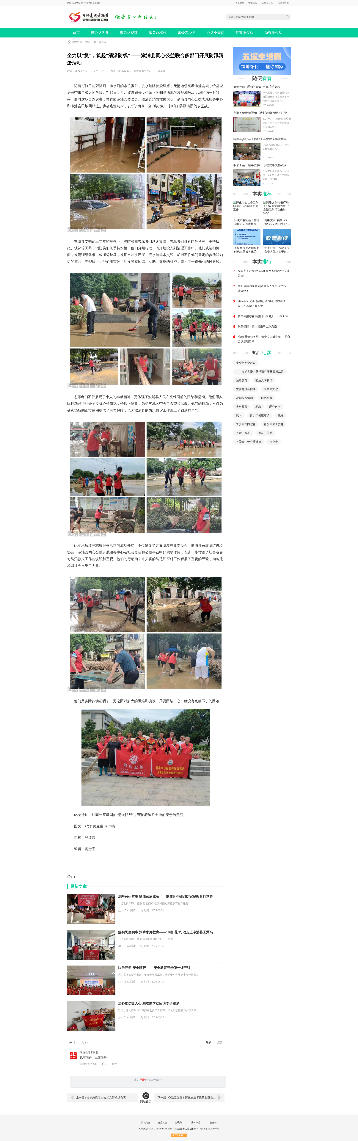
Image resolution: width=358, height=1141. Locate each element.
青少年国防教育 (246, 424)
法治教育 (241, 380)
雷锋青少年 (186, 33)
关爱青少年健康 (246, 389)
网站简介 (145, 1122)
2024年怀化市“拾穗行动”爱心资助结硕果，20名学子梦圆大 (261, 303)
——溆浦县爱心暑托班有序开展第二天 (260, 371)
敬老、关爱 (265, 432)
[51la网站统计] (179, 1135)
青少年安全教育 (246, 362)
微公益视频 (129, 33)
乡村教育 (241, 406)
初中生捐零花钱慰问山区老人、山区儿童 (263, 316)
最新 (208, 1042)
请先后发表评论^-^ (148, 1079)
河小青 (273, 441)
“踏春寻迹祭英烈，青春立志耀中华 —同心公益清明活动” (264, 339)
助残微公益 (273, 33)
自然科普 (266, 397)
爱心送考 (274, 406)
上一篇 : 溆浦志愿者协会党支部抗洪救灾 (101, 1097)
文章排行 (252, 3)
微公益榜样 (158, 33)
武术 (239, 415)
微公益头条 (100, 33)
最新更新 (239, 3)
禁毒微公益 (244, 33)
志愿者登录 (267, 3)
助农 (258, 406)
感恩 (280, 415)
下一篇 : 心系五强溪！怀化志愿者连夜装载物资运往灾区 (191, 1097)
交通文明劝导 (263, 380)
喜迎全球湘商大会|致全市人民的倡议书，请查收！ (263, 288)
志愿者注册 (283, 3)
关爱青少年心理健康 (248, 441)
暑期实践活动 (244, 397)
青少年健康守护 (259, 415)
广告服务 (212, 1122)
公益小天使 (215, 33)
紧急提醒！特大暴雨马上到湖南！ (259, 326)
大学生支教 (271, 389)
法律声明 (195, 1122)
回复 (114, 1063)
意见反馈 (162, 1122)
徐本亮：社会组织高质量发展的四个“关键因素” (263, 273)
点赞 (220, 1042)
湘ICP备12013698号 (209, 1128)
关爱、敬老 (243, 432)
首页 (76, 33)
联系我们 (179, 1122)
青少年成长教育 (273, 424)
